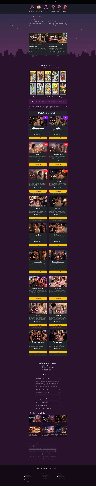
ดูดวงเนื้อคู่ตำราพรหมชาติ (39, 10)
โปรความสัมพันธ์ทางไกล (38, 288)
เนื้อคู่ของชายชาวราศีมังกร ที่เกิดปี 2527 (35, 456)
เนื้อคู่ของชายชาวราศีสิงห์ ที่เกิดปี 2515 (49, 451)
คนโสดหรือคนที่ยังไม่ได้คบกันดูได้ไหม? (43, 392)
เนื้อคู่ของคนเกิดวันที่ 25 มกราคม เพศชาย (35, 451)
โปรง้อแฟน (58, 288)
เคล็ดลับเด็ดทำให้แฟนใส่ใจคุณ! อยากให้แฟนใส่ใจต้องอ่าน (57, 45)
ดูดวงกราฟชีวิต (46, 10)
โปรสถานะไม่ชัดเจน (58, 154)
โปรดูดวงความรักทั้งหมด (48, 358)
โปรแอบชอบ (38, 208)
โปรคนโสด (58, 181)
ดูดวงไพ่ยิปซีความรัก (45, 475)
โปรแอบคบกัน (38, 262)
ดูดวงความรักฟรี (32, 16)
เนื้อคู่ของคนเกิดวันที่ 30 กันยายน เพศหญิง (49, 448)
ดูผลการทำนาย (44, 478)
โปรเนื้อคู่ (38, 154)
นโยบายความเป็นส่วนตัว (62, 478)
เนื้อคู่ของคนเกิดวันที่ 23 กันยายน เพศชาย (35, 453)
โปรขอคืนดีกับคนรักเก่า (58, 262)
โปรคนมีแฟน (58, 208)
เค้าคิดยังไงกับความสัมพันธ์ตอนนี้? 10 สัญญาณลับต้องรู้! (37, 45)
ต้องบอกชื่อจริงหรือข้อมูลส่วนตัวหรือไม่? (43, 378)
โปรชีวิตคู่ (58, 128)
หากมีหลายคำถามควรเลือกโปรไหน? (42, 405)
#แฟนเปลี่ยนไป (34, 20)
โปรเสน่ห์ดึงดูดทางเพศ (38, 342)
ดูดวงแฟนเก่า (27, 481)
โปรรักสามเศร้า (58, 235)
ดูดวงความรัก (27, 475)
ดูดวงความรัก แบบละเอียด (46, 476)
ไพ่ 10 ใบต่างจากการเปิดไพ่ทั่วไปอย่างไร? (43, 402)
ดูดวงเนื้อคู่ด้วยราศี (58, 10)
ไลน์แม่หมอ (60, 475)
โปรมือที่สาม (38, 235)
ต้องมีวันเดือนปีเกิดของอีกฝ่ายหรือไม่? (43, 389)
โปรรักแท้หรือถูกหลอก (38, 128)
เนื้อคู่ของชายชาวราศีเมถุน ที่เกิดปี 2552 (35, 448)
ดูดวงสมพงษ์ (27, 479)
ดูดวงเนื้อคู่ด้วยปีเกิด (52, 10)
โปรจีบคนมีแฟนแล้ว (58, 342)
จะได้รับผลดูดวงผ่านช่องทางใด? (42, 399)
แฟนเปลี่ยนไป (39, 16)
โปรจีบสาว (58, 315)
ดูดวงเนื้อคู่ (27, 478)
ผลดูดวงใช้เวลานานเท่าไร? (41, 396)
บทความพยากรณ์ (61, 476)
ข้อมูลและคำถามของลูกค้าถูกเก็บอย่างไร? (43, 408)
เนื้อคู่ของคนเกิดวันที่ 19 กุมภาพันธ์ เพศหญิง (50, 453)
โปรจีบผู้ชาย (38, 315)
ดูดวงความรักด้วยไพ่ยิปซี (31, 10)
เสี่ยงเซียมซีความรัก (64, 10)
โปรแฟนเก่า (38, 181)
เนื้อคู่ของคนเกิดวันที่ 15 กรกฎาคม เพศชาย (49, 456)
